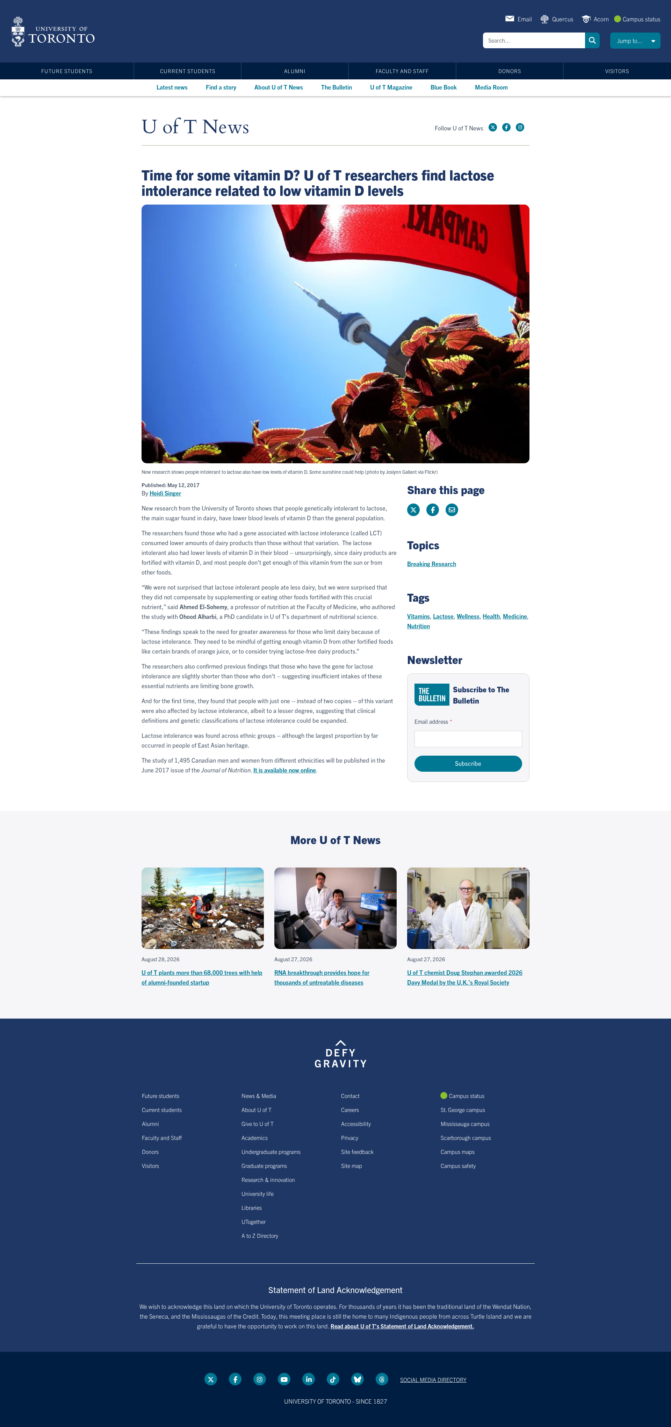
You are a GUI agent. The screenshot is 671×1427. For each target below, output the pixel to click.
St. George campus (463, 1109)
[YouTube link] (284, 1379)
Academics (254, 1137)
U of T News (195, 127)
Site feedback (357, 1151)
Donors (509, 70)
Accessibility (356, 1123)
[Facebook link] (506, 127)
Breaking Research (431, 563)
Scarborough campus (466, 1137)
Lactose (443, 616)
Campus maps (458, 1151)
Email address (431, 721)
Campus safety (458, 1165)
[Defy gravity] (341, 1052)
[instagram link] (520, 127)
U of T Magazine (391, 87)
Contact (350, 1095)
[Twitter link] (493, 127)
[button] (635, 41)
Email (525, 18)
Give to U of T (257, 1123)
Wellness (468, 616)
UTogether (253, 1221)
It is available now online (284, 769)
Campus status (642, 18)
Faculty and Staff (402, 70)
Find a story (221, 87)
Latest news (172, 87)
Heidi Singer (165, 493)
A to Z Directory (259, 1235)
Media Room (491, 87)
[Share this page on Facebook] (432, 510)
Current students (187, 70)
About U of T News (278, 87)
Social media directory (433, 1379)
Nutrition (418, 625)
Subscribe (468, 763)
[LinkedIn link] (308, 1379)
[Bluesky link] (357, 1379)
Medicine (515, 616)
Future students (66, 70)
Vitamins (418, 616)
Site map (351, 1165)
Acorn (601, 18)
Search (592, 40)
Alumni (294, 70)
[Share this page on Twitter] (413, 510)
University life (257, 1193)
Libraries (251, 1207)
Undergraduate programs (271, 1151)
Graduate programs (264, 1165)
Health (491, 616)
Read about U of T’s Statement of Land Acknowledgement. (402, 1325)
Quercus (562, 18)
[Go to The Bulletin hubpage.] (431, 695)
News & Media (258, 1095)
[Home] (54, 31)
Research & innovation (268, 1179)
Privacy (349, 1137)
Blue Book (444, 87)
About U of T (256, 1109)
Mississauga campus (465, 1123)
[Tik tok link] (333, 1379)
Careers (350, 1109)
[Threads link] (382, 1379)
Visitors (617, 70)
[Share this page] (452, 510)
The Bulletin (336, 87)
